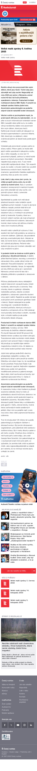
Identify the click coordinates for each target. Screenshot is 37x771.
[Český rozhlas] (7, 2)
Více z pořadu (8, 578)
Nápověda (23, 688)
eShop (4, 694)
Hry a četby (7, 477)
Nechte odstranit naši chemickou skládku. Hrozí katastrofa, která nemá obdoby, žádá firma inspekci (18, 647)
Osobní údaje (13, 752)
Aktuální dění (7, 24)
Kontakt (22, 697)
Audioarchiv (6, 707)
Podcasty (5, 710)
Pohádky (6, 486)
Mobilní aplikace (8, 713)
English (4, 754)
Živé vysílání (7, 495)
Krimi (5, 482)
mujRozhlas (5, 471)
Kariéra (22, 694)
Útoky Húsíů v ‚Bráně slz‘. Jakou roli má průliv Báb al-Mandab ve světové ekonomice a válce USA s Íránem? (18, 656)
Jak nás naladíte (25, 685)
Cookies (4, 752)
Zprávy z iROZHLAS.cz (12, 616)
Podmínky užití (25, 752)
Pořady (5, 490)
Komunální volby (8, 688)
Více (30, 24)
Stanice (5, 691)
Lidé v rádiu (23, 691)
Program (20, 24)
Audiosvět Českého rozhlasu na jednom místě (17, 504)
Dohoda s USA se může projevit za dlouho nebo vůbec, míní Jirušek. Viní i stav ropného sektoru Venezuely (18, 664)
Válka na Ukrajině (8, 685)
